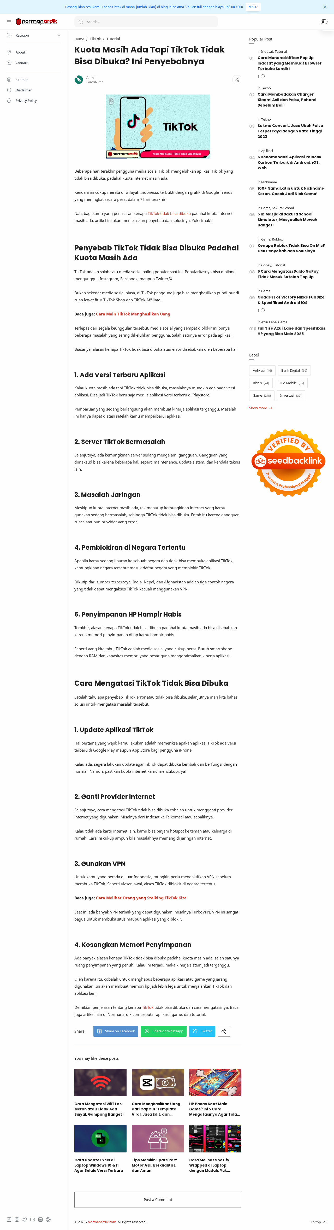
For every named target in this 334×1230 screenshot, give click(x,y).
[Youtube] (32, 1219)
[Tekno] (266, 88)
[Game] (266, 208)
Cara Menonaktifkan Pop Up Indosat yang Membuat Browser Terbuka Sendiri (290, 63)
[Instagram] (17, 1219)
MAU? (253, 7)
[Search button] (80, 21)
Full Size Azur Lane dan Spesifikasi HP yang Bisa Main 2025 (291, 331)
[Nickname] (269, 182)
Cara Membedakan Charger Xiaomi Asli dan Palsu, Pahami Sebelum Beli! (287, 100)
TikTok (148, 1007)
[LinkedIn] (40, 1219)
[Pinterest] (48, 1219)
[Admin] (91, 77)
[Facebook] (9, 1219)
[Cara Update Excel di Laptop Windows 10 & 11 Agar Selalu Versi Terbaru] (100, 1138)
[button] (324, 21)
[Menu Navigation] (9, 21)
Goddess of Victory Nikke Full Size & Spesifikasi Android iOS (291, 300)
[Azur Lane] (269, 322)
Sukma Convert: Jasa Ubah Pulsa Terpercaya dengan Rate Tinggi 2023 (290, 131)
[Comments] (261, 76)
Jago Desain (181, 1222)
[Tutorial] (281, 51)
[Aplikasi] (267, 151)
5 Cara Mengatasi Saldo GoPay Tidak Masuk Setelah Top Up (288, 274)
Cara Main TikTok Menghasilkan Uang (133, 314)
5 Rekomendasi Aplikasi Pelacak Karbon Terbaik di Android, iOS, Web (289, 162)
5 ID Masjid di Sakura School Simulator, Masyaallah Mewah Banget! (287, 220)
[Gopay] (266, 265)
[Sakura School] (283, 208)
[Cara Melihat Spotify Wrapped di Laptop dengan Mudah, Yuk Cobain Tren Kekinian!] (215, 1138)
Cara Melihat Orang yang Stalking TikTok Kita (141, 897)
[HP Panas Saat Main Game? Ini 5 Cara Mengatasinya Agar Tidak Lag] (215, 1082)
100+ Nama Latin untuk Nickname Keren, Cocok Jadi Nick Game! (291, 191)
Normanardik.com (102, 1222)
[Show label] (260, 408)
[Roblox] (277, 239)
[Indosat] (267, 51)
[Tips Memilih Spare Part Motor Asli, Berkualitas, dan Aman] (158, 1138)
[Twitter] (24, 1219)
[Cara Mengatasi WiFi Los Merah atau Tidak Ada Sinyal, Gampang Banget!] (100, 1082)
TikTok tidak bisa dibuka (169, 213)
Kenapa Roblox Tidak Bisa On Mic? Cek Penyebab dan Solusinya (291, 248)
